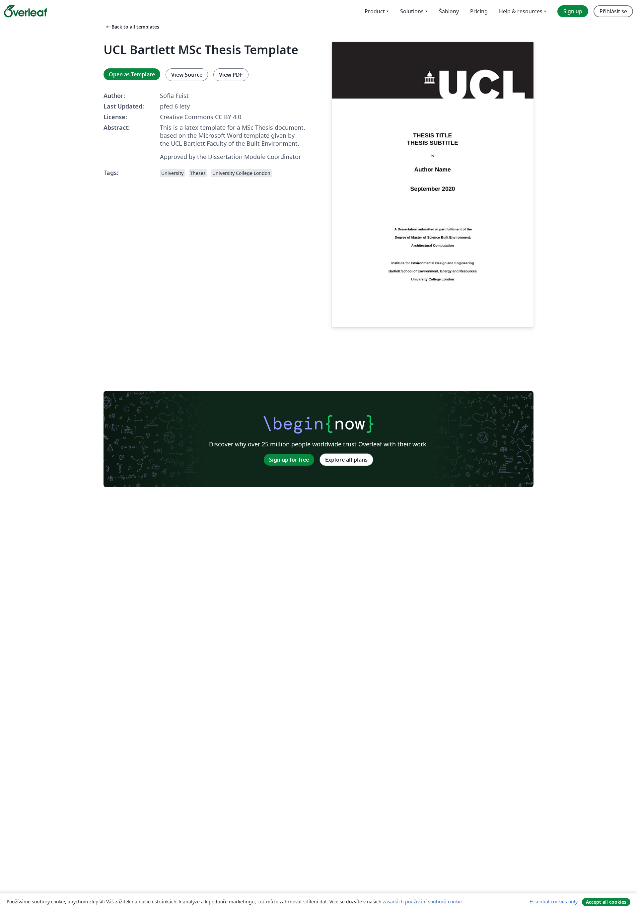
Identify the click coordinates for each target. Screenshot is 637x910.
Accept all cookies (606, 902)
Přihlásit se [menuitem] (613, 11)
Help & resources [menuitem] (520, 11)
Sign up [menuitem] (572, 11)
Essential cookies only (554, 901)
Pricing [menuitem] (479, 11)
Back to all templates (132, 27)
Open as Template (132, 74)
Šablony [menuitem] (449, 11)
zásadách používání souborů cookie (422, 901)
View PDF (231, 74)
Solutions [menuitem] (412, 11)
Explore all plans (346, 459)
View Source (186, 74)
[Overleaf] (25, 11)
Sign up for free (289, 459)
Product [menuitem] (375, 11)
